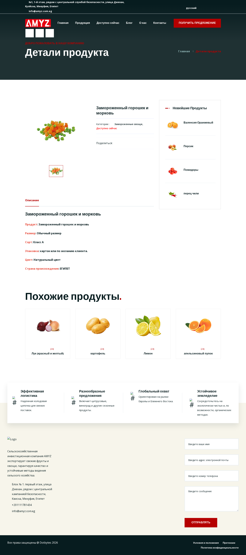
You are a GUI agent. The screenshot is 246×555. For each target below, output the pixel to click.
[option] (56, 131)
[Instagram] (134, 143)
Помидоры (191, 170)
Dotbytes (45, 542)
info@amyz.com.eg (40, 11)
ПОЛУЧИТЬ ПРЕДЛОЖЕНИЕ (197, 23)
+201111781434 (22, 505)
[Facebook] (117, 143)
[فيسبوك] (205, 8)
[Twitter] (122, 143)
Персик (188, 146)
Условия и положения (206, 542)
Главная (63, 23)
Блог (129, 23)
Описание (32, 200)
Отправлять (200, 522)
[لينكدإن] (215, 8)
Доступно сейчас (108, 23)
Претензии (229, 542)
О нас (143, 23)
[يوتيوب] (219, 8)
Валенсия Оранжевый (198, 123)
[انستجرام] (210, 8)
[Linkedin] (128, 143)
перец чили (191, 193)
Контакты (159, 23)
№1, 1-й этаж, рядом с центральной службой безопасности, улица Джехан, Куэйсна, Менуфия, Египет (74, 4)
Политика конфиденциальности (220, 547)
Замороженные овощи (128, 124)
